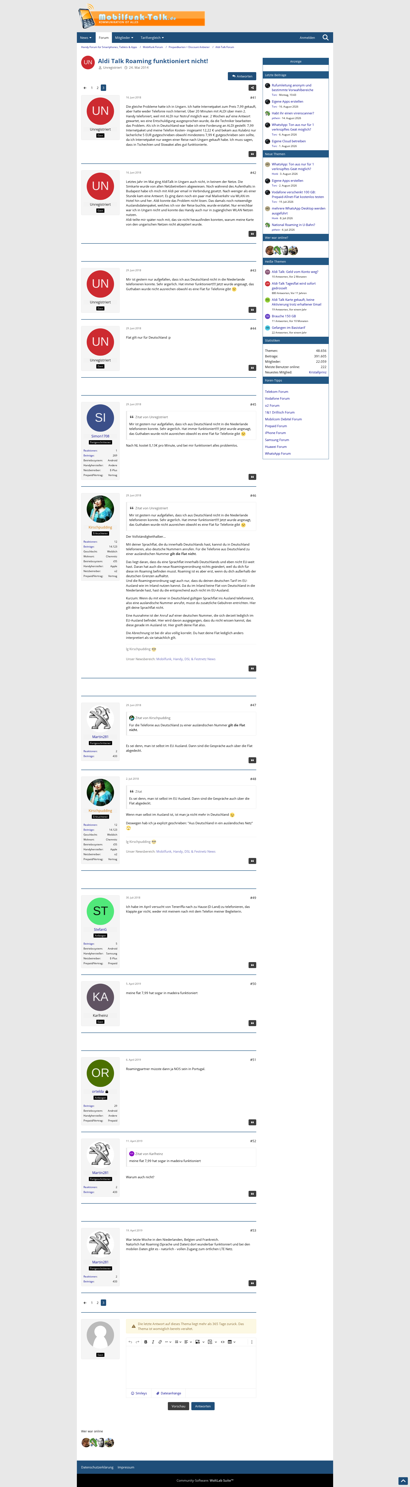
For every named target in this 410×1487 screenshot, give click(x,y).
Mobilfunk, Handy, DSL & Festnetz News (185, 659)
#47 (253, 705)
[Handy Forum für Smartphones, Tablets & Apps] (205, 16)
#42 (253, 172)
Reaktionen (90, 450)
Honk (275, 174)
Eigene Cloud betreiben (289, 141)
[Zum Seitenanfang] (403, 1481)
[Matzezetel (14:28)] (270, 250)
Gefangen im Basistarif (288, 327)
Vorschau (178, 1406)
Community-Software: (205, 1480)
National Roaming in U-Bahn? (293, 225)
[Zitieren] (252, 154)
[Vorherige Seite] (85, 87)
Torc (274, 95)
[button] (138, 1393)
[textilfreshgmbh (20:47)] (293, 250)
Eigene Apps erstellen (287, 101)
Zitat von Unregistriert (151, 417)
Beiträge (88, 455)
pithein (276, 118)
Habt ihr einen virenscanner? (293, 113)
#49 (253, 898)
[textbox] (191, 1367)
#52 (253, 1141)
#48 (253, 779)
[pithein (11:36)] (278, 250)
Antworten (203, 1406)
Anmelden (307, 37)
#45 (253, 404)
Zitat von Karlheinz (149, 1154)
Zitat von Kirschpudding (152, 718)
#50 (253, 984)
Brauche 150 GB (284, 316)
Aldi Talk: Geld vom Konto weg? (295, 271)
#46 (253, 495)
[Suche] (325, 37)
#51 (253, 1059)
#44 (253, 328)
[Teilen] (252, 88)
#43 (253, 270)
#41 (253, 97)
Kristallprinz (318, 372)
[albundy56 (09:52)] (285, 250)
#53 (253, 1230)
